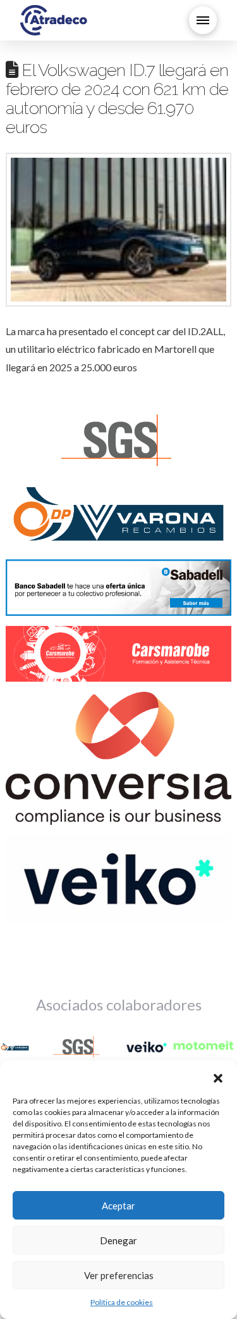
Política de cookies (121, 1302)
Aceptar (118, 1205)
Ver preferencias (119, 1275)
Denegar (118, 1240)
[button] (218, 1076)
